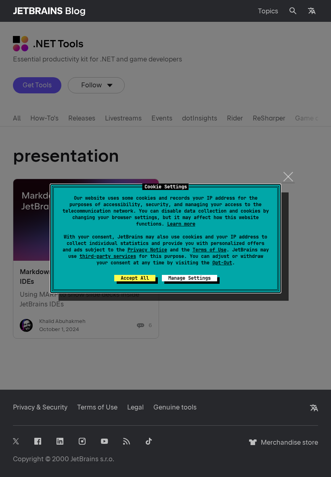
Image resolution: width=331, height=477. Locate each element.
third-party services (108, 256)
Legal (135, 407)
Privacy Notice (147, 250)
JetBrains (84, 459)
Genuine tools (175, 407)
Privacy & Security (40, 407)
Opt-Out (222, 263)
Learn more (181, 224)
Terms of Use (209, 250)
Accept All (135, 278)
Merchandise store (287, 446)
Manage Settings (189, 278)
